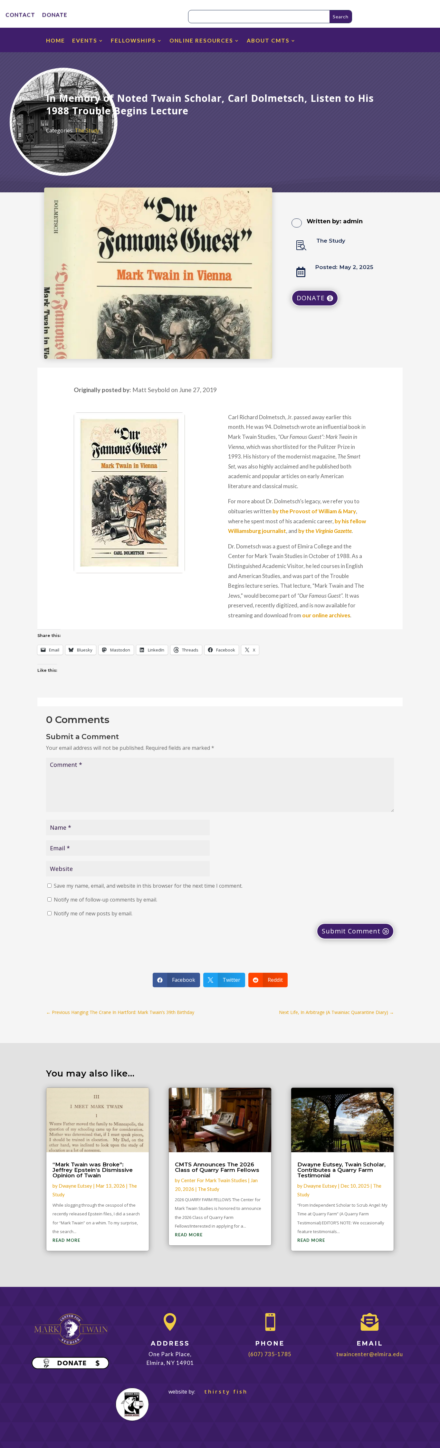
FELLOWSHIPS (133, 41)
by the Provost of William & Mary (314, 511)
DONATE (54, 15)
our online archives (326, 615)
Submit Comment (351, 931)
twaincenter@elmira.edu (369, 1354)
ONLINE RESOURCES (201, 41)
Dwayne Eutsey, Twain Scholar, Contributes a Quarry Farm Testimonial (341, 1170)
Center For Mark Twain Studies (214, 1180)
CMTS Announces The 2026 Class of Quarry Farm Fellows (217, 1167)
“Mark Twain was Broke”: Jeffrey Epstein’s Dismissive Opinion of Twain (93, 1170)
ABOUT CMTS (268, 41)
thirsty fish (222, 1391)
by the (325, 530)
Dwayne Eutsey (75, 1186)
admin (353, 221)
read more (66, 1240)
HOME (55, 41)
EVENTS (84, 41)
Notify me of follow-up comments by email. (105, 899)
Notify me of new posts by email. (93, 913)
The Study (87, 130)
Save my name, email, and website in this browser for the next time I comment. (148, 885)
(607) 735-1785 (270, 1354)
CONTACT (20, 15)
